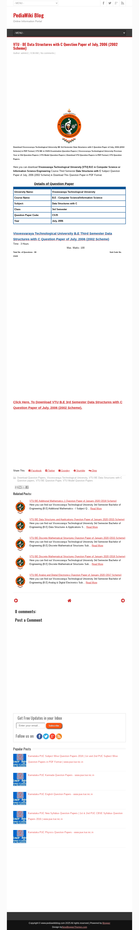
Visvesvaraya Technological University (67, 477)
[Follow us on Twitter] (46, 738)
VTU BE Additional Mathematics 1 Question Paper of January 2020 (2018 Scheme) (73, 501)
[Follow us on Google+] (52, 738)
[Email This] (16, 487)
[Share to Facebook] (27, 487)
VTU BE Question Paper (48, 480)
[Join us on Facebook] (39, 738)
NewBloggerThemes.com (74, 927)
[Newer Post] (16, 600)
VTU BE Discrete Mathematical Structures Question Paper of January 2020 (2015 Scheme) (77, 538)
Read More (96, 508)
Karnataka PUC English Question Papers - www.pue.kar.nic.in (60, 794)
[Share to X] (23, 487)
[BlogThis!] (20, 487)
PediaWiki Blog (28, 15)
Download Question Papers (31, 477)
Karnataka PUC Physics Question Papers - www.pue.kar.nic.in (60, 832)
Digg (94, 470)
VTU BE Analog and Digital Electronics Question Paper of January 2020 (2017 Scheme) (75, 575)
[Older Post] (123, 600)
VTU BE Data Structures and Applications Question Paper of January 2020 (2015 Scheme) (77, 519)
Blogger (106, 923)
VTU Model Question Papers (78, 480)
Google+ (65, 470)
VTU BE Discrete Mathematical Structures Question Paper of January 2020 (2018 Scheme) (77, 556)
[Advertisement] (69, 82)
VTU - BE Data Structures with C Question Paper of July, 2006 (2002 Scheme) (65, 46)
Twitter (51, 470)
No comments (47, 53)
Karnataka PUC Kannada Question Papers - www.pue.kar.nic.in (61, 775)
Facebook (36, 470)
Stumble (80, 470)
